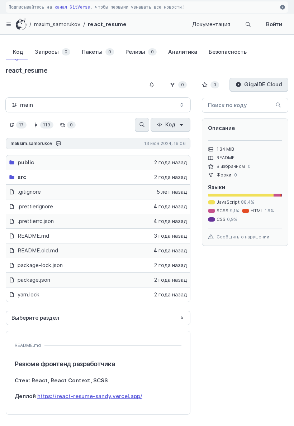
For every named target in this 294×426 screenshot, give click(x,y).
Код (170, 124)
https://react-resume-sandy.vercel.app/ (89, 396)
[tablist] (147, 51)
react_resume (107, 24)
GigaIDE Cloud (263, 84)
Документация (211, 24)
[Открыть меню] (8, 24)
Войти (274, 24)
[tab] (17, 52)
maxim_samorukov (57, 24)
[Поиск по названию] (142, 125)
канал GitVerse (72, 7)
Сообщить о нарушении (243, 236)
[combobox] (98, 105)
